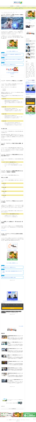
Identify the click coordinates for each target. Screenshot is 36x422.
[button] (34, 22)
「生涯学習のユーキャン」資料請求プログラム (9, 64)
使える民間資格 (13, 311)
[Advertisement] (12, 286)
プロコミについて (14, 419)
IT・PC (7, 312)
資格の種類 (20, 311)
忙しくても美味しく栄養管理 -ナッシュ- (12, 51)
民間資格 (13, 312)
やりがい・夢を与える (8, 311)
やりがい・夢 (10, 312)
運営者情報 (10, 419)
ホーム (7, 419)
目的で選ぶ (17, 311)
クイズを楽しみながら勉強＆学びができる (12, 72)
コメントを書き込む (12, 408)
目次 (11, 76)
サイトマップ (27, 419)
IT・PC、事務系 (3, 311)
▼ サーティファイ (3, 230)
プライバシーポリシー (23, 419)
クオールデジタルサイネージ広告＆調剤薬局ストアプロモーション (12, 300)
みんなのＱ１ (12, 73)
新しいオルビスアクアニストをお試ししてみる (9, 277)
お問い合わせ (12, 308)
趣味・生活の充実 (3, 312)
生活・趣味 (17, 312)
